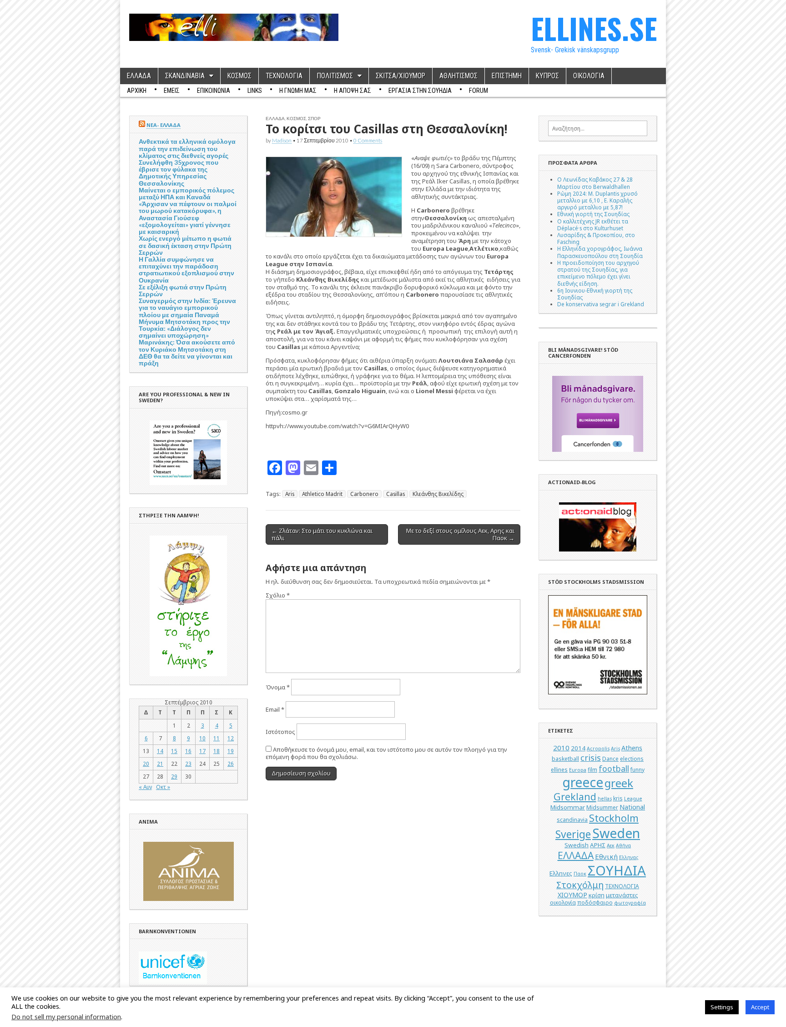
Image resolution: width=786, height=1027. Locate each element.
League (633, 798)
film (592, 770)
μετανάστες (622, 895)
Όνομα (278, 687)
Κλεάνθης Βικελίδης (438, 493)
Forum (478, 90)
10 (202, 738)
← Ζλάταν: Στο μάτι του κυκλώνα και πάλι (322, 534)
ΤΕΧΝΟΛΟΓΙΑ (284, 76)
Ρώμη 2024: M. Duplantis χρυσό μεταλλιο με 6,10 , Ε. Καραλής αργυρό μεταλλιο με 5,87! (597, 200)
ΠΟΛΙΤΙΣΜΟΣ (335, 76)
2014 (578, 748)
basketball (565, 759)
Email (275, 709)
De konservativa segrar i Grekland (600, 304)
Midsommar (567, 807)
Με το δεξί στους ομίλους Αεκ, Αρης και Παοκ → (460, 534)
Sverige (573, 834)
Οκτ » (163, 786)
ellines (559, 770)
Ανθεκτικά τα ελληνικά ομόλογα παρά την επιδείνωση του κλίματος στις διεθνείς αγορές (187, 148)
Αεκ (611, 845)
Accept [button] (760, 1007)
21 (160, 763)
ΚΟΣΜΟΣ (239, 76)
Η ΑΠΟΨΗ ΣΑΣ (352, 90)
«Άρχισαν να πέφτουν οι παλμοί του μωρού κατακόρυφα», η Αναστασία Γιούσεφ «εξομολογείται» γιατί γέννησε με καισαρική (188, 217)
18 (216, 750)
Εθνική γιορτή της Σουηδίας (593, 214)
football (614, 768)
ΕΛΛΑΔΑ (139, 76)
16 (188, 750)
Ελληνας (628, 857)
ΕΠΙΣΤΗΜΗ (507, 76)
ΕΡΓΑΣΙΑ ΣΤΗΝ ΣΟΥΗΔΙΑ (420, 90)
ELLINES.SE (594, 28)
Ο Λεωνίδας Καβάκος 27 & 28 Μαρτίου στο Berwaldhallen (595, 183)
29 (174, 776)
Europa (577, 770)
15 (174, 750)
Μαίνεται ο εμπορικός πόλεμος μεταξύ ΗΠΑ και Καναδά (186, 193)
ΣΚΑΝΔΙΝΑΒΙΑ (185, 76)
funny (637, 770)
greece (582, 782)
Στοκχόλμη (580, 885)
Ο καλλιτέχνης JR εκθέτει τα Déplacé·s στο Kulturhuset (592, 225)
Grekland (575, 796)
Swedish (576, 845)
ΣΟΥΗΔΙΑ (617, 870)
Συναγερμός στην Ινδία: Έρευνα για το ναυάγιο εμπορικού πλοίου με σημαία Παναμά (187, 307)
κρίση (597, 895)
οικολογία (563, 902)
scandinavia (572, 820)
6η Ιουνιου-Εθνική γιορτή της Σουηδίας (594, 294)
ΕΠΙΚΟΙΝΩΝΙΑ (213, 90)
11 (216, 738)
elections (632, 759)
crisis (590, 757)
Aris (289, 493)
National (632, 807)
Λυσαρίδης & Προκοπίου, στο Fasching (596, 238)
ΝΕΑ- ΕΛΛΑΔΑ (163, 124)
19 (230, 750)
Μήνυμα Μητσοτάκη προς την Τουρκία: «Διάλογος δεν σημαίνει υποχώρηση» (184, 328)
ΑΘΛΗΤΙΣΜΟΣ (458, 76)
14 (160, 750)
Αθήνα (623, 845)
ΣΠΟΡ (314, 118)
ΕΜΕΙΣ (172, 90)
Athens (631, 748)
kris (618, 798)
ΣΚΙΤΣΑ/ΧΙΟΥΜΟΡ (400, 76)
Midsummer (602, 807)
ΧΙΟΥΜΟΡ (572, 894)
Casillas (395, 493)
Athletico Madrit (322, 493)
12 (230, 738)
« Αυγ (145, 786)
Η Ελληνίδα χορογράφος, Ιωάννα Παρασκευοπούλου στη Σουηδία (600, 252)
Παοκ (580, 873)
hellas (605, 798)
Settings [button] (721, 1007)
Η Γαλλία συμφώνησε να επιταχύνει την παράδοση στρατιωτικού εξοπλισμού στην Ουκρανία (186, 269)
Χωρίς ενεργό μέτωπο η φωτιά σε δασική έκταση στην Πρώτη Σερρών (185, 245)
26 (230, 763)
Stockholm (614, 818)
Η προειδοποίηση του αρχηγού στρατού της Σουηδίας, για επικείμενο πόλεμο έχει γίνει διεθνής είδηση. (598, 273)
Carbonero (364, 493)
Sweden (616, 833)
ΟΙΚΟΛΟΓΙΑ (589, 76)
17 (202, 750)
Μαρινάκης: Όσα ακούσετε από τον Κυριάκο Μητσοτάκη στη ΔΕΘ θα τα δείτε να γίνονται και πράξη (187, 352)
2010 (561, 747)
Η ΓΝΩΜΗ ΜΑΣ (298, 90)
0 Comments (367, 140)
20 (146, 763)
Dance (610, 759)
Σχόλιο (278, 595)
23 (188, 763)
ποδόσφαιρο (595, 902)
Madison (282, 140)
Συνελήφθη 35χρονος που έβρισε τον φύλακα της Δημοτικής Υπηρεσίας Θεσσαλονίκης (178, 172)
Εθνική (606, 856)
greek (619, 782)
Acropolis (598, 748)
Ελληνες (560, 873)
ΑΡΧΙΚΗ (136, 90)
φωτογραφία (630, 903)
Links (254, 90)
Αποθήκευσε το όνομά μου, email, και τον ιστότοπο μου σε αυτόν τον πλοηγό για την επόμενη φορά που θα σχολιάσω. (386, 753)
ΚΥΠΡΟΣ (547, 76)
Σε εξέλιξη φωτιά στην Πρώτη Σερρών (183, 290)
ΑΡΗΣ (597, 845)
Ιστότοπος (280, 732)
